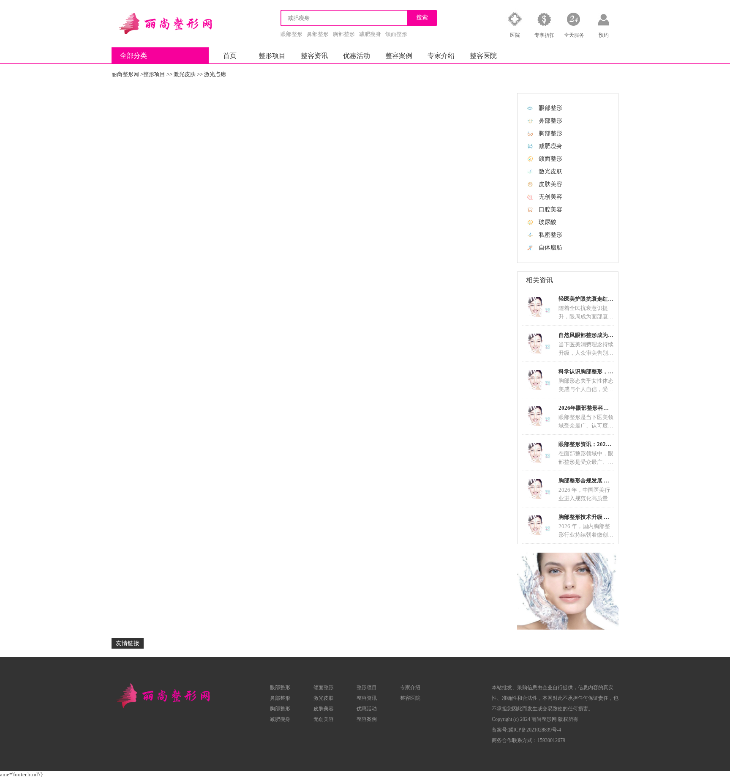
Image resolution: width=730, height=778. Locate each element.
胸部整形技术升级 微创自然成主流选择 (605, 517)
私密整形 (550, 235)
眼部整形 (291, 34)
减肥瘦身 (370, 34)
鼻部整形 (318, 34)
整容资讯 (314, 55)
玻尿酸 (547, 222)
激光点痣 (215, 74)
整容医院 (483, 55)
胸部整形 (344, 34)
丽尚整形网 (125, 74)
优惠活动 (356, 55)
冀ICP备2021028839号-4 (534, 730)
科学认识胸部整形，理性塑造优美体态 (605, 371)
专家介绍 (441, 55)
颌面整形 (396, 34)
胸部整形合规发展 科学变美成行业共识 (605, 480)
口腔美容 (550, 209)
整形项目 (272, 55)
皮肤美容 (550, 184)
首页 (230, 55)
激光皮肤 (185, 74)
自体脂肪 (550, 247)
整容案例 (398, 55)
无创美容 (550, 197)
